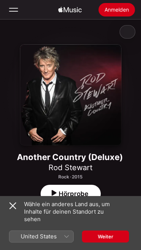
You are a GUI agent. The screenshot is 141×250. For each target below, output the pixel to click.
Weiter (105, 237)
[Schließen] (12, 205)
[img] (70, 9)
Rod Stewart (70, 167)
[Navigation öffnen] (13, 9)
